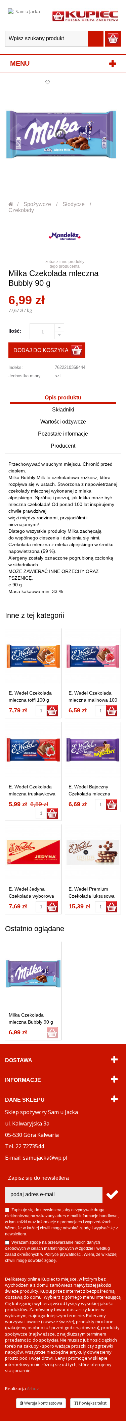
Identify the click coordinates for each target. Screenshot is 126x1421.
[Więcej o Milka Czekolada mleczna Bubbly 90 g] (33, 974)
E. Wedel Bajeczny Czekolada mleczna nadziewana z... (89, 793)
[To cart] (52, 710)
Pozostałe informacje (63, 434)
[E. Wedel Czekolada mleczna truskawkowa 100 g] (33, 750)
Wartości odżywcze (63, 422)
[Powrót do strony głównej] (11, 204)
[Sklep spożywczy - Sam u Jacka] (85, 15)
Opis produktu (63, 397)
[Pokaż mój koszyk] (113, 39)
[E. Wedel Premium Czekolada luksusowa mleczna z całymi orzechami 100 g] (93, 852)
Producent (63, 446)
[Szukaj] (95, 39)
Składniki (63, 409)
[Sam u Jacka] (25, 15)
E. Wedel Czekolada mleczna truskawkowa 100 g (32, 793)
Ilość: (14, 331)
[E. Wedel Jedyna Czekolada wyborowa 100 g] (33, 852)
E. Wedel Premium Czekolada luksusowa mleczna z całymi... (92, 896)
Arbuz (33, 1388)
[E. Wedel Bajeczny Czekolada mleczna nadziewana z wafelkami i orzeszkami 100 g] (93, 750)
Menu (20, 63)
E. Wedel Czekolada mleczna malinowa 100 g (93, 700)
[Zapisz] (111, 1195)
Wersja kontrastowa (42, 1403)
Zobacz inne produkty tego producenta (64, 264)
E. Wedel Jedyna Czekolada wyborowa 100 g (31, 896)
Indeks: (15, 367)
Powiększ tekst (92, 1403)
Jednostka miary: (25, 375)
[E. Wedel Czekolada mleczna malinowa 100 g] (93, 656)
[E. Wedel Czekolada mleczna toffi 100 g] (33, 656)
